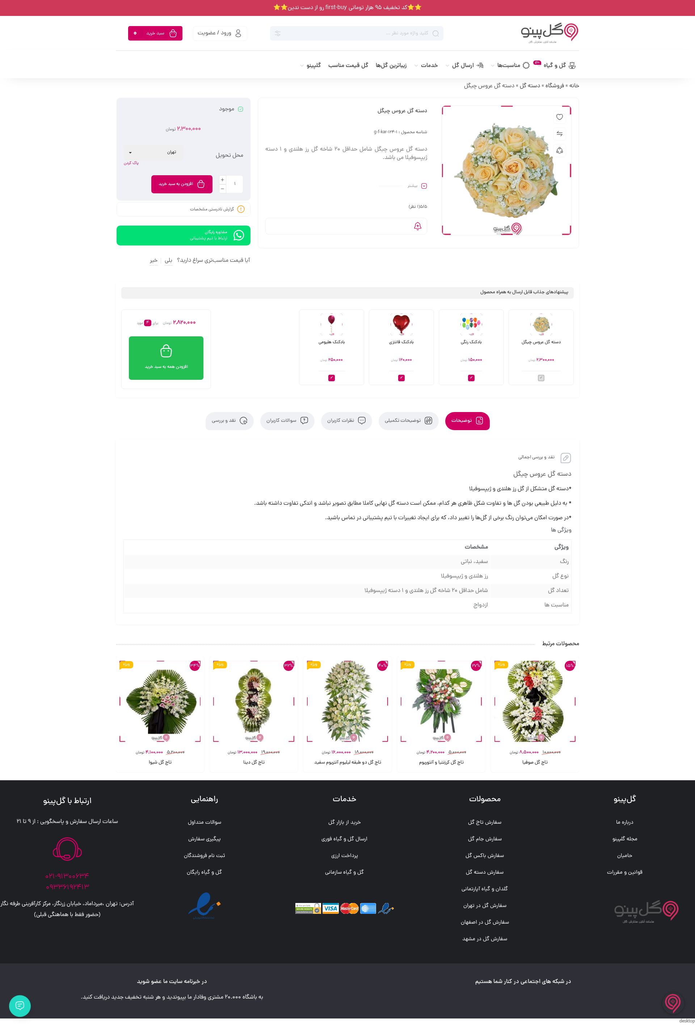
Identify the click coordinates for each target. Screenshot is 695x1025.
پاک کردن (131, 163)
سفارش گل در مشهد (484, 939)
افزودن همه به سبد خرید (166, 367)
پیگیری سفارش (204, 839)
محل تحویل (229, 155)
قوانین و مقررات (625, 873)
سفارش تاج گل (484, 823)
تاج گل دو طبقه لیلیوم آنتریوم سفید (347, 762)
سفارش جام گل (485, 839)
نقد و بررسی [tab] (224, 421)
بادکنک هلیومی (332, 342)
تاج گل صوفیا (535, 762)
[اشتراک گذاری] (559, 150)
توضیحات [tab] (462, 421)
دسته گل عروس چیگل (541, 342)
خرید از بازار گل (344, 823)
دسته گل (530, 86)
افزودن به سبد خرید (176, 184)
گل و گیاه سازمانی (344, 873)
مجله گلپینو (624, 839)
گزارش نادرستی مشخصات (212, 209)
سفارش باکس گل (485, 856)
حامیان (624, 856)
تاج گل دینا (254, 762)
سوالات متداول (204, 823)
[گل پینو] (543, 33)
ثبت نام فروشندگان (204, 856)
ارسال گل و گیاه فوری (344, 839)
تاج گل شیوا (160, 762)
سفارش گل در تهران (484, 906)
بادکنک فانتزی (401, 342)
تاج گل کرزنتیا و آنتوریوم (441, 762)
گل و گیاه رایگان (204, 873)
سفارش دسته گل (485, 873)
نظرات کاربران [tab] (341, 421)
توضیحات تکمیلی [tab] (403, 421)
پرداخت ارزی (344, 856)
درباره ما (624, 823)
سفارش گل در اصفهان (485, 923)
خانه (574, 86)
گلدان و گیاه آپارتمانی (485, 889)
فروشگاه (555, 86)
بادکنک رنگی (471, 342)
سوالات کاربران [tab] (282, 421)
